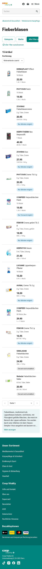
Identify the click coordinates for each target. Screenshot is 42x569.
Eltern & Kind (7, 466)
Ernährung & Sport (9, 461)
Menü (37, 4)
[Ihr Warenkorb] (28, 4)
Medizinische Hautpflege (31, 21)
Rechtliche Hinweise (10, 519)
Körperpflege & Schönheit (12, 456)
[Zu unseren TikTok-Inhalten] (3, 563)
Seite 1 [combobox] (12, 403)
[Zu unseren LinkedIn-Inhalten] (18, 563)
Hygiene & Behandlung (11, 471)
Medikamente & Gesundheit (10, 21)
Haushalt (5, 476)
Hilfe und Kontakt (9, 489)
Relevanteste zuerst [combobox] (11, 60)
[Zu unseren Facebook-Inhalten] (13, 563)
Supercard (6, 499)
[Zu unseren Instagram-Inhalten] (8, 563)
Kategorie (8, 39)
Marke (21, 39)
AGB (4, 509)
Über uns (5, 494)
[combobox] (17, 11)
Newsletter (6, 504)
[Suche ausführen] (37, 11)
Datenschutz (7, 514)
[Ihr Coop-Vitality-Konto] (23, 4)
